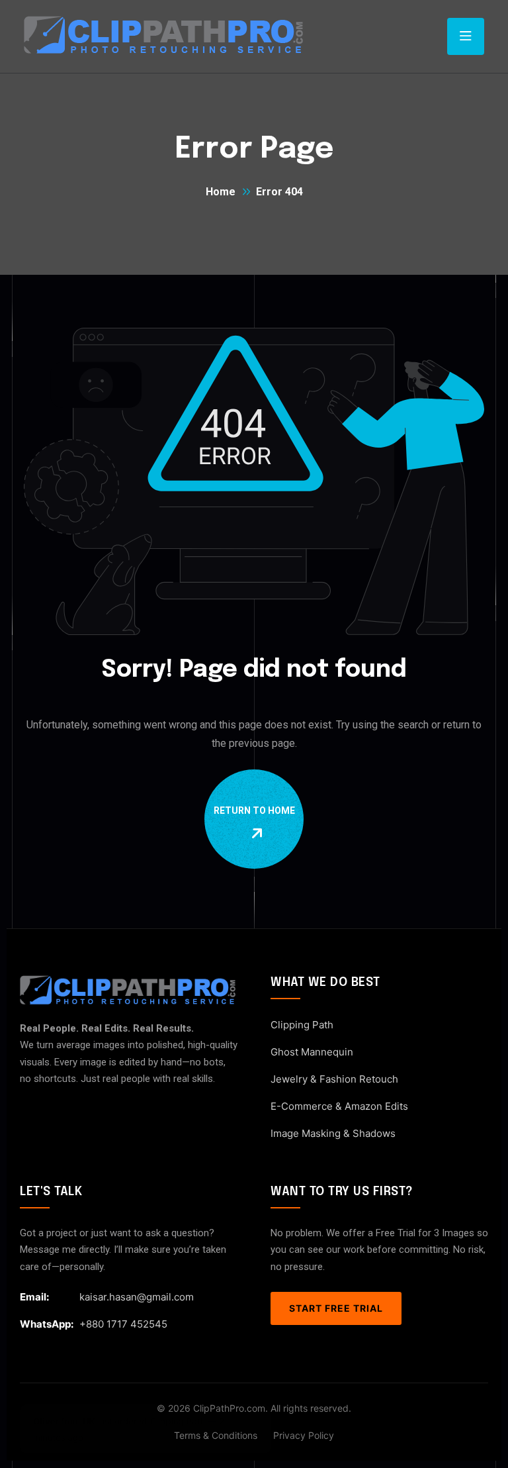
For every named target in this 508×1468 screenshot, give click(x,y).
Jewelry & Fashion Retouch (334, 1079)
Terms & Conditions (215, 1435)
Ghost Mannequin (312, 1052)
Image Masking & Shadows (333, 1133)
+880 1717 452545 (123, 1324)
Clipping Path (302, 1024)
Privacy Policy (303, 1435)
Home (220, 191)
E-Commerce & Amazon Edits (339, 1106)
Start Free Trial (336, 1308)
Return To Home (254, 810)
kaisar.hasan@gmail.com (136, 1297)
